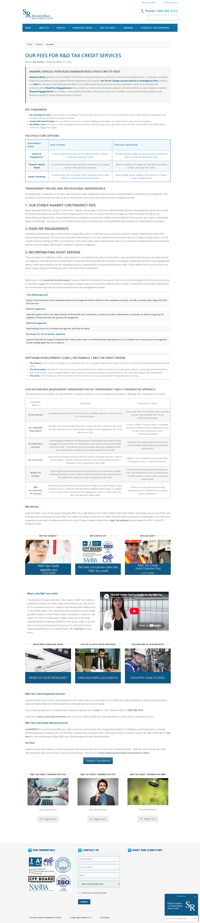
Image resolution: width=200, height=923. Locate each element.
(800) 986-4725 (135, 710)
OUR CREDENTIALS (44, 850)
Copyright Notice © (81, 917)
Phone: (161, 11)
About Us (44, 27)
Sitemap (104, 917)
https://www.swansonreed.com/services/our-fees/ (124, 752)
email (96, 710)
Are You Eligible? (148, 2)
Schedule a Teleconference (98, 760)
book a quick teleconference (51, 716)
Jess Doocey (38, 61)
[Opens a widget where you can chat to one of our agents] (181, 907)
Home (28, 27)
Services (60, 27)
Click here (79, 628)
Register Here (50, 819)
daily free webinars (120, 520)
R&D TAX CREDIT (108, 27)
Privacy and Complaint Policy (45, 917)
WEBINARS (128, 27)
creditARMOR (32, 729)
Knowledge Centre (83, 27)
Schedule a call (171, 2)
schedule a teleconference (155, 27)
